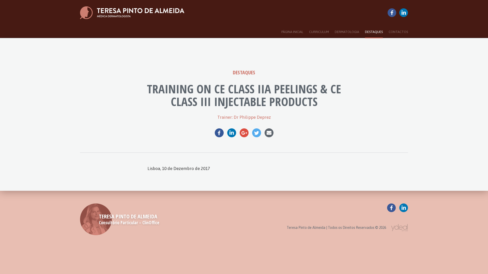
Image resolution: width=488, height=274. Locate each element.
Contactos (398, 32)
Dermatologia (347, 32)
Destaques (374, 32)
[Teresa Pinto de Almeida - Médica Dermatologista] (132, 12)
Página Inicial (292, 32)
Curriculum (319, 32)
